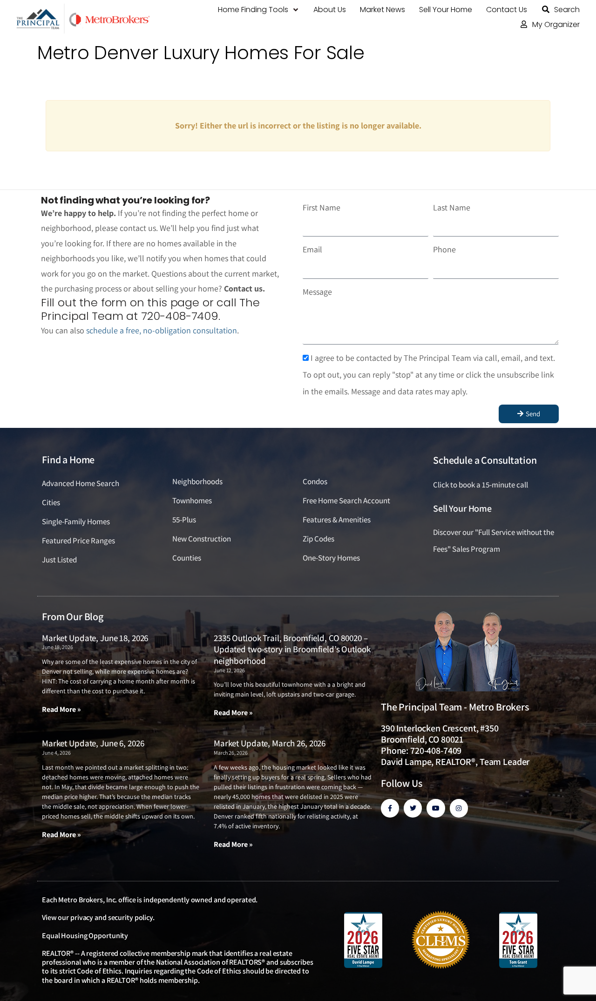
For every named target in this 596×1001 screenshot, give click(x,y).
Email (312, 249)
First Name (321, 207)
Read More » (61, 709)
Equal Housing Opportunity (85, 935)
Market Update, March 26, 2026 (269, 743)
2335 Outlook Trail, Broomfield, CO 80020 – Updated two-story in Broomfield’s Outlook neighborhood (292, 649)
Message (317, 291)
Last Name (451, 207)
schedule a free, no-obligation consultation (161, 330)
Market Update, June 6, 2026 (93, 743)
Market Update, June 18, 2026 (95, 637)
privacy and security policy (111, 917)
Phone (444, 249)
